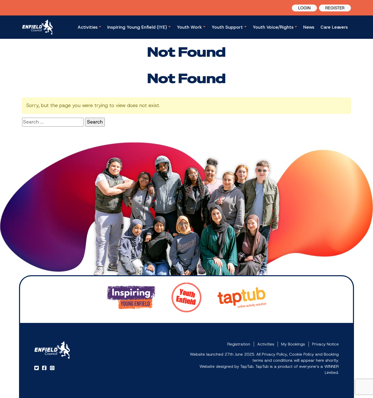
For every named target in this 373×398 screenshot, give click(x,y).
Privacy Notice (325, 344)
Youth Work (189, 27)
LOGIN (304, 8)
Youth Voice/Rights (273, 27)
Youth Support (227, 27)
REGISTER (335, 8)
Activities (88, 27)
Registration (238, 344)
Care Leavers (334, 27)
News (308, 27)
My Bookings (293, 344)
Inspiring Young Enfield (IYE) (137, 27)
